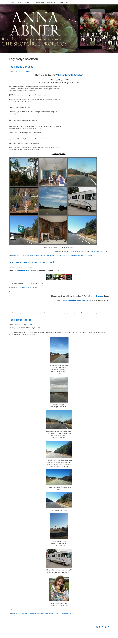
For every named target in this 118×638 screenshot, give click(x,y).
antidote (24, 613)
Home (12, 2)
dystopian (50, 255)
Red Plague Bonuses (21, 66)
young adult (84, 255)
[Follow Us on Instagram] (108, 627)
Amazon (22, 287)
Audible (28, 287)
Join (67, 2)
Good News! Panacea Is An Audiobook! (32, 262)
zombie (90, 255)
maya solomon (57, 255)
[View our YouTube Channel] (105, 627)
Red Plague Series (19, 255)
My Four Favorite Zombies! (69, 75)
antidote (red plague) (28, 313)
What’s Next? (39, 2)
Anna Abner (27, 71)
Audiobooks (28, 2)
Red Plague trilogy (23, 270)
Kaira (19, 635)
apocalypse (37, 313)
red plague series (75, 255)
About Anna (51, 2)
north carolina (66, 255)
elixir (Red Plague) (60, 313)
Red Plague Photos (20, 320)
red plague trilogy (91, 313)
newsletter (95, 251)
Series (19, 2)
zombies (99, 313)
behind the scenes (35, 255)
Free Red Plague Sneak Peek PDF (76, 300)
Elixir (15, 313)
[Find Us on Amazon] (102, 627)
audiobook (44, 313)
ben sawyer (43, 255)
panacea (56, 613)
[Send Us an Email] (97, 627)
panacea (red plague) (80, 313)
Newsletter (100, 296)
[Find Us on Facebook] (99, 627)
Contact (60, 2)
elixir (42, 613)
